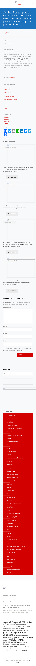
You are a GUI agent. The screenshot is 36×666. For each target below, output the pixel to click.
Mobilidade (10, 523)
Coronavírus (10, 445)
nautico (5, 640)
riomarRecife (25, 647)
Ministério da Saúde (9, 96)
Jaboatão (8, 634)
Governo (9, 494)
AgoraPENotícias (22, 622)
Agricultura (10, 422)
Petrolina (22, 642)
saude (19, 648)
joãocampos (8, 637)
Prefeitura (6, 644)
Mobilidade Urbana (12, 526)
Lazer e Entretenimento (13, 513)
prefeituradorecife (15, 644)
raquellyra (8, 646)
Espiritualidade (11, 481)
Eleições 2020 (11, 471)
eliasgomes (21, 628)
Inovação (9, 500)
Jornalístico (10, 507)
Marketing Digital (12, 517)
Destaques (10, 461)
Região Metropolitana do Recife (16, 546)
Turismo (9, 572)
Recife (8, 543)
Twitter (6, 119)
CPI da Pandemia (9, 93)
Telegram (6, 121)
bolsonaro (20, 624)
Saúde (8, 556)
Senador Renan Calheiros (11, 99)
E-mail (5, 333)
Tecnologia (10, 566)
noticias (13, 639)
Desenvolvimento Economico (15, 458)
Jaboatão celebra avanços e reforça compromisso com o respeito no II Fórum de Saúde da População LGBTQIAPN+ (18, 169)
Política (9, 536)
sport (14, 651)
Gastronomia (10, 490)
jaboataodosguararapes (14, 632)
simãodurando (7, 651)
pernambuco (11, 642)
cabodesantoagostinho (8, 626)
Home (8, 41)
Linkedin (6, 123)
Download (12, 77)
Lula (14, 637)
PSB (23, 644)
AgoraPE (8, 622)
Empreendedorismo (12, 474)
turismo (24, 651)
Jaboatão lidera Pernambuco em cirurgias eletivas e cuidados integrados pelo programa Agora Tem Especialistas (16, 282)
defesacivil (6, 628)
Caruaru (17, 626)
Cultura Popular (11, 451)
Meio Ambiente (11, 520)
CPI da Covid (7, 89)
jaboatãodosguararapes (21, 635)
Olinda (21, 639)
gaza (18, 630)
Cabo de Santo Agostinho (14, 428)
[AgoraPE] (18, 4)
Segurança (10, 562)
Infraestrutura (11, 497)
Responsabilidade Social (14, 549)
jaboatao (25, 630)
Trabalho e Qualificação (13, 569)
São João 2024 (11, 553)
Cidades (9, 438)
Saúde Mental (11, 559)
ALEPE (4, 624)
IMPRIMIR (6, 105)
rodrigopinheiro (7, 649)
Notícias (9, 533)
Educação (9, 468)
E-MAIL (5, 108)
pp (26, 642)
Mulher (9, 530)
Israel (20, 630)
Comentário (7, 307)
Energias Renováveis (12, 477)
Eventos (9, 487)
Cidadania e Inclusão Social (14, 435)
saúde (23, 649)
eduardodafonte (13, 628)
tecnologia (19, 650)
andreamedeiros (12, 624)
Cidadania (23, 626)
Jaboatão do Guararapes (14, 504)
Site (4, 341)
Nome (5, 326)
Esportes (9, 484)
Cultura (9, 448)
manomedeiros (24, 636)
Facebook (6, 117)
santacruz (15, 649)
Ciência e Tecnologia (12, 441)
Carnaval (9, 432)
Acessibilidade (11, 415)
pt (24, 644)
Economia (9, 464)
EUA (15, 630)
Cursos (9, 454)
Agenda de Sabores (12, 419)
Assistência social (12, 425)
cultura (28, 626)
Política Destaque (12, 539)
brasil (24, 624)
